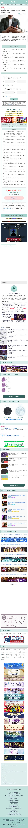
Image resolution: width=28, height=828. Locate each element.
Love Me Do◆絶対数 (14, 805)
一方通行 (14, 657)
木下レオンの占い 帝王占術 (14, 793)
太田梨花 (3, 657)
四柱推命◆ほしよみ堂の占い (14, 813)
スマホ (19, 8)
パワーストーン (5, 652)
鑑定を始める (14, 198)
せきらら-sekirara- (21, 824)
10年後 (15, 654)
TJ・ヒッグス (24, 8)
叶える (3, 654)
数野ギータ (25, 652)
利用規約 (12, 819)
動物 (19, 649)
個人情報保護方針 (10, 104)
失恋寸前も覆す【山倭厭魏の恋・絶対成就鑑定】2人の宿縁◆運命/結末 (16, 524)
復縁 (26, 4)
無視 (3, 659)
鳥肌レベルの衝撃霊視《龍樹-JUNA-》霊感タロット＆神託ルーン (14, 437)
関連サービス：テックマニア (9, 824)
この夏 (9, 657)
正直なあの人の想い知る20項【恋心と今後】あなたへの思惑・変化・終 (16, 517)
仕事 (23, 4)
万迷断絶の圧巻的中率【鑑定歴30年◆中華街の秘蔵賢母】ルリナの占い (14, 430)
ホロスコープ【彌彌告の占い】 (14, 792)
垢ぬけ (15, 649)
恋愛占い (2, 7)
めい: (15, 81)
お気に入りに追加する (8, 246)
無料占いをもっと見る (14, 485)
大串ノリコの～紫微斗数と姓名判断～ (14, 808)
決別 (23, 657)
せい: (3, 81)
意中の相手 (9, 654)
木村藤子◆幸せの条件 (14, 806)
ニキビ (19, 652)
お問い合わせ (6, 819)
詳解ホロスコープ (14, 811)
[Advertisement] (14, 263)
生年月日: (4, 78)
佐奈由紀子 (25, 649)
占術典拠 (7, 820)
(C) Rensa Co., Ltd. (14, 826)
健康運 (3, 649)
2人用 (10, 497)
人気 (19, 654)
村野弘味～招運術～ (14, 798)
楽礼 (11, 652)
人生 (18, 4)
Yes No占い (9, 649)
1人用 (10, 504)
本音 (3, 8)
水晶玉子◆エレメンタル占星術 (14, 797)
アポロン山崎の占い (14, 803)
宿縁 (13, 497)
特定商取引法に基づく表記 (16, 820)
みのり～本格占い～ (23, 13)
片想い (16, 4)
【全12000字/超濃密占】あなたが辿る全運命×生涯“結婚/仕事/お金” (16, 503)
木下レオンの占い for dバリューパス (14, 814)
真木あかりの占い (14, 801)
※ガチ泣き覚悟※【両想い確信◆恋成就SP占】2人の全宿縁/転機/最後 (16, 496)
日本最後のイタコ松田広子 (14, 800)
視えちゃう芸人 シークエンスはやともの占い (14, 795)
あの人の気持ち (7, 4)
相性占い (12, 4)
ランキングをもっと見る (14, 396)
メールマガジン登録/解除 (14, 822)
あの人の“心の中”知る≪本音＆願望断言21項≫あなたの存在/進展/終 (16, 510)
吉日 (23, 654)
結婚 (21, 4)
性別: (4, 85)
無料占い (2, 4)
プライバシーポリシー (20, 819)
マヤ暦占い (14, 809)
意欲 (19, 657)
